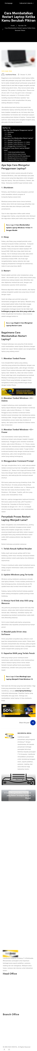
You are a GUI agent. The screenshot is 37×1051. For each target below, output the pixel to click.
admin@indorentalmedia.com (15, 1009)
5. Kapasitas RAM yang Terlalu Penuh (17, 160)
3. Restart (9, 136)
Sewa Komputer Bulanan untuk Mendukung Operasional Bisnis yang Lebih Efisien (19, 847)
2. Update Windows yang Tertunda (16, 154)
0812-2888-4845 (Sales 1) (13, 985)
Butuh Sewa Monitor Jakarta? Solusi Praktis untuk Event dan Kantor (19, 875)
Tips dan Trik (22, 25)
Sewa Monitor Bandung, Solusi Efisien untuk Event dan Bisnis (19, 866)
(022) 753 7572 (10, 1005)
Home (13, 25)
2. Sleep (9, 134)
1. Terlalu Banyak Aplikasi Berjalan (16, 152)
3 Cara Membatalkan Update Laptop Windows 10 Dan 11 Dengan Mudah (19, 227)
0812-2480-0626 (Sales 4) (13, 996)
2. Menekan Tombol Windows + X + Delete (18, 142)
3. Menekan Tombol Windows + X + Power (18, 144)
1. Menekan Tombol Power (14, 140)
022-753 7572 (10, 1001)
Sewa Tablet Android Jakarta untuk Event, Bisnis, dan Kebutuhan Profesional (18, 835)
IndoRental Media (10, 74)
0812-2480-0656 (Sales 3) (13, 992)
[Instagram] (9, 1049)
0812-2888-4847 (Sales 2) (13, 989)
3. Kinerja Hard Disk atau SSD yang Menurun (18, 156)
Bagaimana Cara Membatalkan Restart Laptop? (18, 138)
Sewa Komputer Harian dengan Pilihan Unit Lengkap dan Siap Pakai (19, 857)
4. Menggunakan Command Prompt (16, 146)
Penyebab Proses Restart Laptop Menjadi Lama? (16, 149)
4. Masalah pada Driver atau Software (17, 158)
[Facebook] (4, 1049)
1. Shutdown (10, 132)
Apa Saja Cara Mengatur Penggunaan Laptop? (18, 130)
